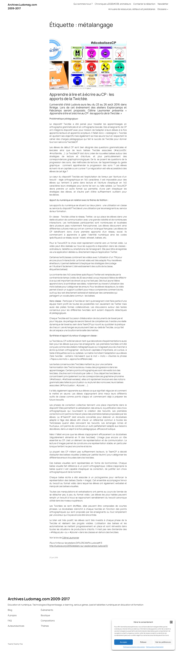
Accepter (123, 642)
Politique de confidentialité (154, 647)
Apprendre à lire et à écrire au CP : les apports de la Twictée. (81, 96)
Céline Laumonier (70, 537)
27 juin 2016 (53, 557)
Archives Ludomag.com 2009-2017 (39, 598)
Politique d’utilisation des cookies (134, 647)
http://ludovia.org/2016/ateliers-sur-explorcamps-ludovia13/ (78, 545)
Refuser (143, 642)
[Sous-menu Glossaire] (167, 9)
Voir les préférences (163, 642)
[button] (171, 622)
